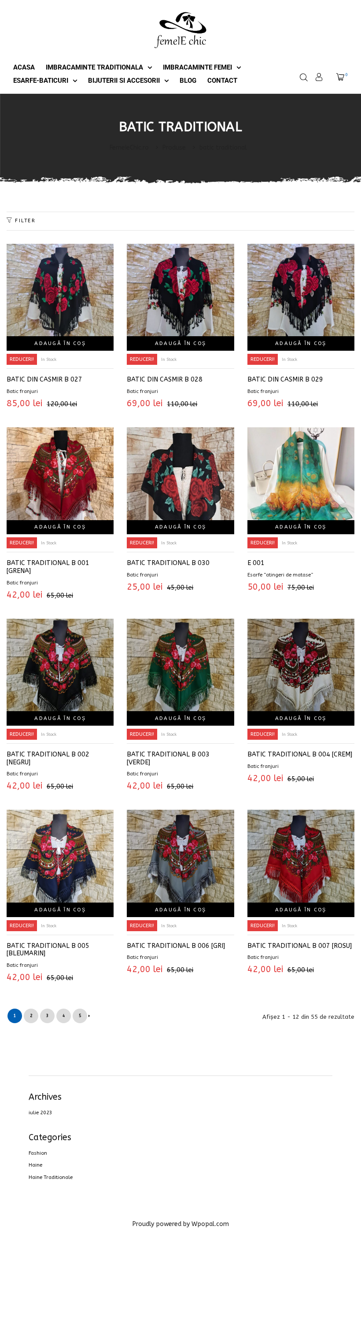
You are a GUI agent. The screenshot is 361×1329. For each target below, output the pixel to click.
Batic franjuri (22, 391)
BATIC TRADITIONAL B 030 (168, 563)
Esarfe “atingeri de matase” (280, 575)
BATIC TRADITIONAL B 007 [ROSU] (299, 946)
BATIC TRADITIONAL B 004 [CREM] (299, 754)
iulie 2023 (40, 1113)
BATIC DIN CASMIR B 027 (44, 379)
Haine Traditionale (51, 1177)
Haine (35, 1165)
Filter (25, 221)
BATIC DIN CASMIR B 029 (285, 379)
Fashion (38, 1153)
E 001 (256, 563)
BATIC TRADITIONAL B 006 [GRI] (176, 946)
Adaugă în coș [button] (60, 343)
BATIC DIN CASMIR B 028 (165, 379)
